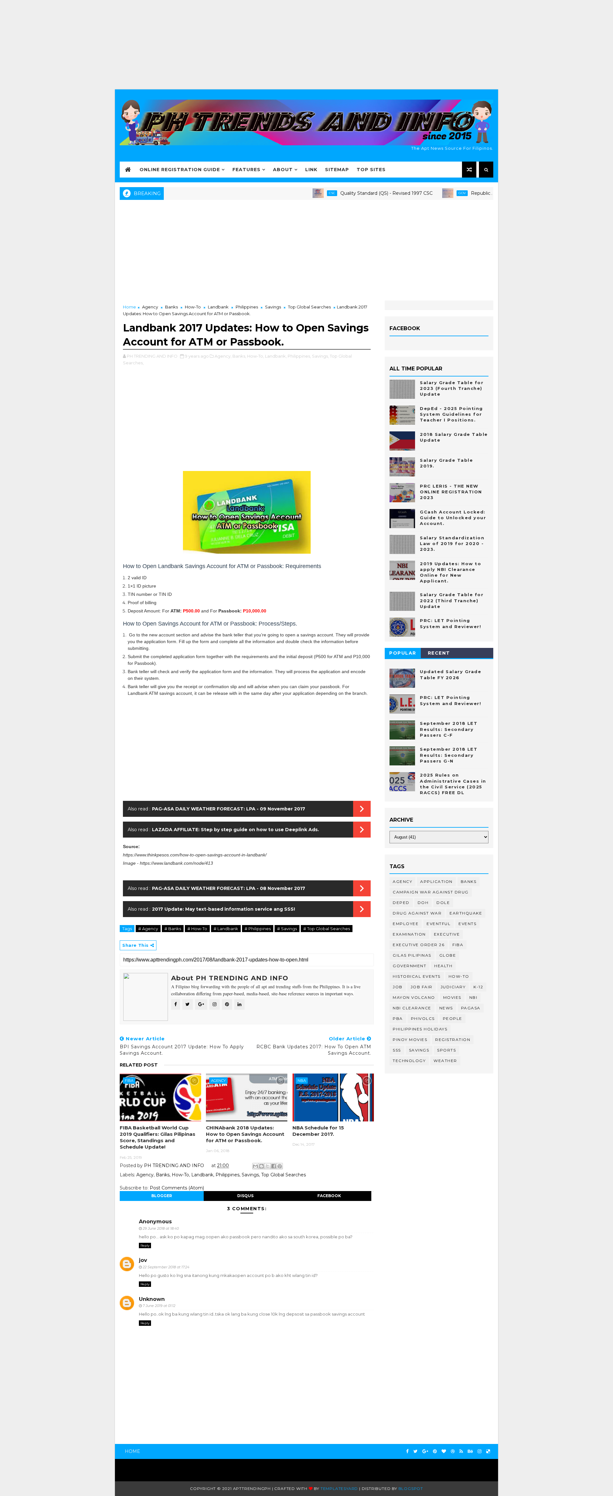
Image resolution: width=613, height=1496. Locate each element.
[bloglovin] (444, 1451)
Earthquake (466, 913)
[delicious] (488, 1451)
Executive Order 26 (418, 944)
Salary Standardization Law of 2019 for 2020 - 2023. (452, 543)
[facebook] (407, 1451)
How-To (193, 306)
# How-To (197, 928)
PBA (398, 1018)
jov (143, 1260)
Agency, (223, 356)
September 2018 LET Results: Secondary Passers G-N (448, 755)
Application (436, 881)
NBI (473, 997)
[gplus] (425, 1451)
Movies (452, 997)
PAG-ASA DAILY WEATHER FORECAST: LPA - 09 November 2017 (228, 809)
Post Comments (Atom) (177, 1188)
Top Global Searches (309, 306)
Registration (452, 1039)
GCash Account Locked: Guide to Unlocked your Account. (453, 517)
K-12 (478, 986)
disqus (245, 1195)
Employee (406, 923)
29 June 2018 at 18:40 (161, 1228)
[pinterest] (434, 1451)
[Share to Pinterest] (279, 1166)
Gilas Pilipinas (412, 955)
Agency (150, 306)
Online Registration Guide (180, 169)
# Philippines (258, 928)
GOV (432, 193)
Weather (445, 1060)
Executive (447, 934)
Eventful (438, 923)
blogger (161, 1195)
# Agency (148, 928)
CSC (302, 193)
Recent (439, 653)
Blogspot (410, 1488)
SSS (397, 1050)
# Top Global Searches (326, 928)
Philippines (247, 306)
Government (409, 965)
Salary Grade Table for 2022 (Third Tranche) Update (451, 600)
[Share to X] (267, 1166)
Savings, (320, 356)
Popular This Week (403, 654)
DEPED (401, 902)
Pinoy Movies (410, 1039)
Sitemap (337, 169)
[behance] (470, 1451)
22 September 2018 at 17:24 (166, 1267)
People (452, 1018)
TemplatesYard (339, 1488)
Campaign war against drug (431, 892)
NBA (302, 1080)
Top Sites (371, 169)
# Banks (172, 928)
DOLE (443, 902)
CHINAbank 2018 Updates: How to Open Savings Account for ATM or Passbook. (245, 1134)
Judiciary (453, 986)
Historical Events (417, 976)
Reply (144, 1245)
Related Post (139, 1065)
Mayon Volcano (414, 997)
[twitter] (415, 1451)
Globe (447, 955)
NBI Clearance (412, 1008)
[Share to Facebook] (273, 1166)
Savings (273, 306)
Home (129, 306)
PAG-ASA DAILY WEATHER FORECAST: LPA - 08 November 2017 (228, 888)
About (283, 169)
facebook (329, 1195)
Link (311, 169)
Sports (446, 1050)
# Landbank (226, 928)
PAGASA (471, 1008)
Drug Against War (417, 913)
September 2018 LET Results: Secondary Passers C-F (448, 729)
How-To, (255, 356)
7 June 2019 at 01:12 (159, 1305)
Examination (409, 934)
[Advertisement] (306, 44)
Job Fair (422, 986)
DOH (423, 902)
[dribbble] (452, 1451)
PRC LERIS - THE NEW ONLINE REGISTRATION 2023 (451, 491)
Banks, (239, 356)
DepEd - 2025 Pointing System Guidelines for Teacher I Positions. (451, 414)
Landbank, (276, 356)
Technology (409, 1060)
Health (443, 965)
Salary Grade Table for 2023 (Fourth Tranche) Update (451, 388)
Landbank (218, 306)
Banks (171, 306)
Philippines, (299, 356)
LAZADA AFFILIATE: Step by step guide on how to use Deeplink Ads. (235, 829)
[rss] (461, 1451)
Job (398, 986)
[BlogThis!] (261, 1166)
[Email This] (255, 1166)
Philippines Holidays (420, 1029)
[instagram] (479, 1451)
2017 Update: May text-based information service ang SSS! (223, 909)
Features (246, 169)
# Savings (287, 928)
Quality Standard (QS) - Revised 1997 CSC (356, 193)
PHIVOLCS (423, 1018)
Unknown (152, 1299)
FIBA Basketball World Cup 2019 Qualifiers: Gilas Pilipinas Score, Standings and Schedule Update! (157, 1137)
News (446, 1008)
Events (467, 923)
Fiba (129, 1080)
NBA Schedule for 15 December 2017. (318, 1131)
